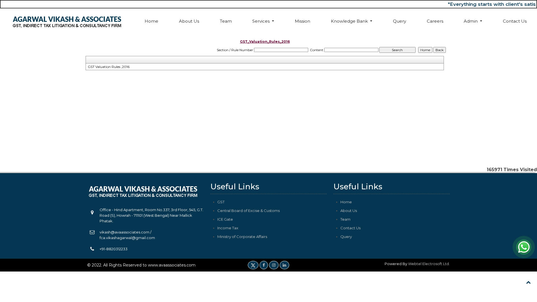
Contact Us (515, 21)
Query (399, 21)
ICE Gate (225, 219)
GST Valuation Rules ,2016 (108, 67)
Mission (302, 21)
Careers (435, 21)
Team (226, 21)
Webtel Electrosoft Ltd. (429, 263)
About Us (189, 21)
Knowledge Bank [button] (350, 21)
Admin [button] (471, 21)
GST (221, 202)
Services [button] (261, 21)
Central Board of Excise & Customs (248, 210)
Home (151, 21)
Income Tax (227, 228)
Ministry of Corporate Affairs (242, 236)
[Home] (67, 21)
